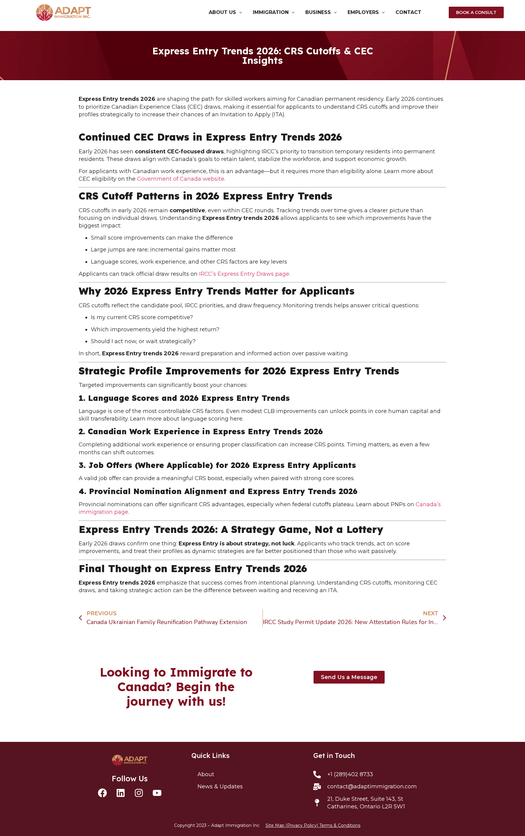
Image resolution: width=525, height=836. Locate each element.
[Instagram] (139, 793)
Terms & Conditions (339, 825)
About (205, 774)
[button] (225, 12)
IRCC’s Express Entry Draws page (244, 274)
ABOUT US (222, 12)
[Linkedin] (121, 793)
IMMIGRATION (271, 12)
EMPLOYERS (363, 12)
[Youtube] (157, 793)
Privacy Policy (302, 825)
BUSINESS (318, 12)
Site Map (275, 825)
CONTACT (408, 12)
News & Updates (220, 786)
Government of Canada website (180, 179)
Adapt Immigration (231, 825)
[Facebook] (102, 793)
